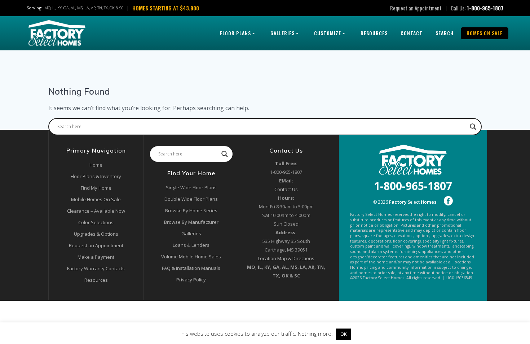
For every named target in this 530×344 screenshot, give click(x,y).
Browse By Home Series (191, 210)
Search (445, 33)
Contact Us (286, 189)
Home (95, 165)
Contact (412, 33)
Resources (374, 33)
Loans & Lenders (191, 245)
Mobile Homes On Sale (96, 199)
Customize (327, 33)
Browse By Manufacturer (191, 222)
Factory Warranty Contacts (96, 268)
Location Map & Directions (286, 258)
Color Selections (96, 222)
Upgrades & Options (96, 234)
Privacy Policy (191, 279)
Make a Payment (96, 257)
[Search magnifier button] (473, 127)
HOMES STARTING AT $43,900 (165, 8)
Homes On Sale (485, 33)
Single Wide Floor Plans (191, 187)
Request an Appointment (416, 8)
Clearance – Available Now (96, 211)
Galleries (282, 33)
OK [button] (343, 334)
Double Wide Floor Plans (191, 199)
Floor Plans (235, 33)
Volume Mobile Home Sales (191, 256)
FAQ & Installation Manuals (191, 268)
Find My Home (96, 188)
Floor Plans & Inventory (96, 176)
